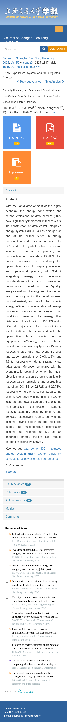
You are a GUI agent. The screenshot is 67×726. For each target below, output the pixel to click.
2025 (6, 62)
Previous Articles (30, 81)
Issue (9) (28, 62)
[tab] (33, 190)
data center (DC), (36, 448)
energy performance (46, 458)
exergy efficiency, (49, 453)
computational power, (19, 458)
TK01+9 (11, 472)
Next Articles (53, 81)
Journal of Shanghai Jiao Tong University (26, 39)
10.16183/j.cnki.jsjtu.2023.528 (22, 66)
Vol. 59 (15, 62)
